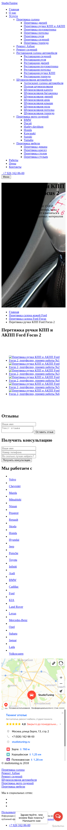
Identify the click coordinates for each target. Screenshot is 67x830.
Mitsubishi (15, 499)
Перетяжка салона (27, 19)
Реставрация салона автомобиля (36, 53)
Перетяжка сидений (36, 39)
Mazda (13, 492)
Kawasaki (30, 133)
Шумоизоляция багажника (41, 93)
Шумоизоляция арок (37, 99)
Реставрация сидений (37, 56)
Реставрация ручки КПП (39, 73)
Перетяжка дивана (35, 146)
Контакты (15, 166)
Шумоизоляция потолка (39, 109)
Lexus (12, 613)
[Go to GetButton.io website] (58, 826)
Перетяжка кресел (35, 150)
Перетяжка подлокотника (40, 29)
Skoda (12, 526)
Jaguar (13, 640)
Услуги (13, 16)
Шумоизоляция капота (38, 89)
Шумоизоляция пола (37, 106)
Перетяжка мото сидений (32, 116)
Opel (12, 626)
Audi (12, 573)
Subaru (13, 633)
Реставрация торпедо (37, 76)
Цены (12, 163)
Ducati (28, 123)
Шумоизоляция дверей (38, 96)
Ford (12, 593)
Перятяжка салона (13, 769)
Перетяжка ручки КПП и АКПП (44, 26)
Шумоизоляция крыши (38, 103)
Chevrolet (14, 486)
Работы (13, 160)
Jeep (11, 546)
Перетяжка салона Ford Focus (27, 318)
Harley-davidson (33, 126)
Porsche (13, 553)
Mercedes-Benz (18, 620)
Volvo (12, 479)
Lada (12, 647)
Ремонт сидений (26, 49)
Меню (6, 176)
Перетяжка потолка (36, 32)
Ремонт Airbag (25, 46)
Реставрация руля (35, 59)
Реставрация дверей (36, 63)
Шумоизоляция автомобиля (34, 79)
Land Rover (16, 606)
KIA (11, 600)
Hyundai (14, 539)
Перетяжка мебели (28, 143)
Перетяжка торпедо (36, 42)
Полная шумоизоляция (38, 86)
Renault (13, 519)
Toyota (13, 559)
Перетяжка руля (34, 36)
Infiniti (13, 566)
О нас (12, 12)
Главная (14, 9)
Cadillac (14, 586)
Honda (28, 130)
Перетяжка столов (35, 153)
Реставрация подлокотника (41, 66)
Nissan (13, 506)
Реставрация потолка (37, 69)
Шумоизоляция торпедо (39, 113)
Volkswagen (16, 653)
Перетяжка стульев (36, 156)
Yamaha (28, 140)
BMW (27, 120)
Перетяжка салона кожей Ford (28, 315)
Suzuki (28, 136)
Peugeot (13, 513)
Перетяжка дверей (35, 22)
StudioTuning (9, 3)
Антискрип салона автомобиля (43, 83)
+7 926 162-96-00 (13, 173)
